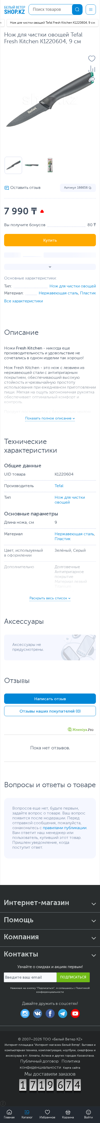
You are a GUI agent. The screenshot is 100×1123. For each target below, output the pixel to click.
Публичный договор (39, 1061)
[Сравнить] (92, 69)
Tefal (59, 486)
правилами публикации (64, 828)
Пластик (88, 293)
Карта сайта (71, 1067)
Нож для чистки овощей (72, 286)
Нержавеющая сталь (58, 293)
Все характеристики (23, 301)
